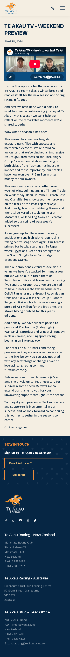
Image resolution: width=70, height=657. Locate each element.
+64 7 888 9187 (16, 561)
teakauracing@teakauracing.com (27, 643)
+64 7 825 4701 (16, 634)
